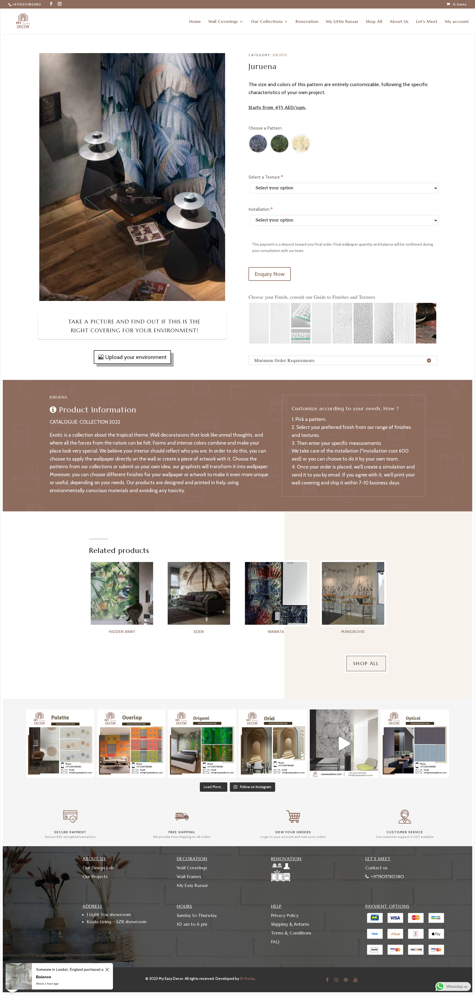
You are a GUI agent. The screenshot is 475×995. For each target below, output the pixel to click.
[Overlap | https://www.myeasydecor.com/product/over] (131, 743)
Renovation (307, 22)
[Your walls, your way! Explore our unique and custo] (344, 743)
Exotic (280, 55)
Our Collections (267, 22)
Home (195, 22)
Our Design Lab (97, 867)
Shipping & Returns (290, 924)
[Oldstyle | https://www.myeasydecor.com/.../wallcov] (415, 743)
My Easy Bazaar (192, 885)
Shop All (374, 22)
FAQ (275, 941)
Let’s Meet (427, 22)
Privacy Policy (285, 915)
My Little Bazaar (342, 22)
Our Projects (94, 876)
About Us (399, 22)
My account (457, 22)
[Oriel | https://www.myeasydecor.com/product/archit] (273, 743)
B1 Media (247, 978)
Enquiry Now (270, 274)
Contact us (376, 867)
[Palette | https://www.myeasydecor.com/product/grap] (60, 743)
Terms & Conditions (291, 933)
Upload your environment (136, 357)
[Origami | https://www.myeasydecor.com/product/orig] (202, 743)
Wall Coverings (223, 22)
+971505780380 (26, 4)
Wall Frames (189, 876)
